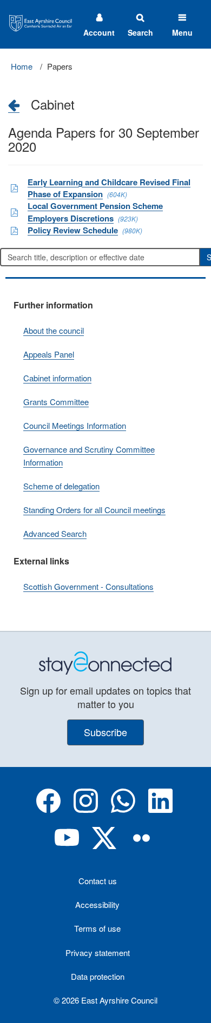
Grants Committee (56, 401)
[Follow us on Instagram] (86, 809)
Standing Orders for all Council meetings (94, 509)
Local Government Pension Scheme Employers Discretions (95, 212)
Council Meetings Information (74, 425)
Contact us (97, 880)
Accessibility (97, 904)
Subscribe (105, 732)
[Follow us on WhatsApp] (123, 809)
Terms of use (97, 928)
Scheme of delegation (61, 486)
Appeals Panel (48, 354)
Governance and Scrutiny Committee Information (89, 455)
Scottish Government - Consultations (88, 586)
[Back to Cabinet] (13, 104)
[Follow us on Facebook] (48, 809)
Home (21, 66)
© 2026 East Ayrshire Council (105, 1000)
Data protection (97, 976)
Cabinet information (57, 377)
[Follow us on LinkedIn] (160, 809)
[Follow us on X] (104, 846)
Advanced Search (55, 533)
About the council (53, 330)
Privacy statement (97, 952)
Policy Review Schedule (73, 230)
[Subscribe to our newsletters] (105, 662)
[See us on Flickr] (141, 846)
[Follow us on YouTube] (67, 846)
